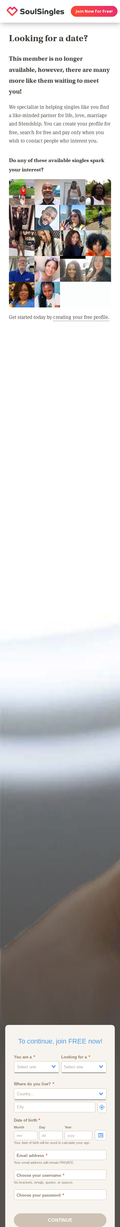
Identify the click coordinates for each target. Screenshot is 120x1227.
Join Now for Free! (94, 11)
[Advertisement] (60, 403)
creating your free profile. (81, 316)
